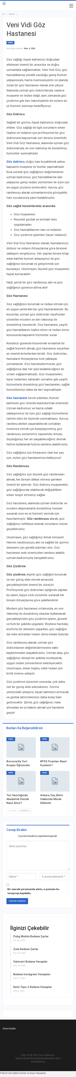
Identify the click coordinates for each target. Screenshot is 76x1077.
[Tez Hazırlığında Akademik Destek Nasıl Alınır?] (21, 781)
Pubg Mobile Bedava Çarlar (31, 936)
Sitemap (34, 1058)
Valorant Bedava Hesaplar (30, 961)
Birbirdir (42, 1058)
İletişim (26, 1058)
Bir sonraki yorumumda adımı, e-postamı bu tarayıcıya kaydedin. (33, 891)
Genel (10, 43)
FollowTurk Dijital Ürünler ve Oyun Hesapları (23, 1073)
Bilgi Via (25, 1055)
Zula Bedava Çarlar (25, 949)
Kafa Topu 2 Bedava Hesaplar (32, 987)
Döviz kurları (9, 1028)
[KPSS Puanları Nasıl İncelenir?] (55, 747)
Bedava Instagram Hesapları (32, 974)
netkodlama (39, 1061)
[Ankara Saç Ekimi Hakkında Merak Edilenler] (55, 781)
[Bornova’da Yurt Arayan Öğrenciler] (21, 747)
